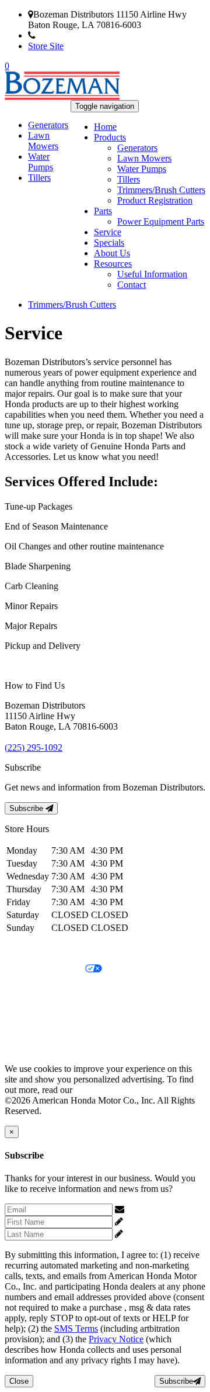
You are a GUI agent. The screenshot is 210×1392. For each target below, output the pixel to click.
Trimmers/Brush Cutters (161, 190)
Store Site (46, 46)
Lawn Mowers (144, 158)
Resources (113, 264)
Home (105, 127)
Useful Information (152, 274)
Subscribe (27, 808)
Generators (137, 148)
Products (110, 137)
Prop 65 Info (28, 1029)
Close (19, 1381)
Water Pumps (141, 169)
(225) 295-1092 (64, 35)
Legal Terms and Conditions (57, 989)
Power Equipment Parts (160, 221)
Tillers (128, 179)
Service (107, 232)
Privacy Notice (32, 949)
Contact (131, 285)
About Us (112, 253)
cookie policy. (100, 1090)
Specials (109, 243)
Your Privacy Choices (45, 969)
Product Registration (154, 200)
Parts (103, 211)
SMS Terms (26, 1009)
